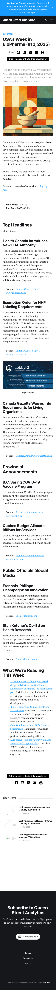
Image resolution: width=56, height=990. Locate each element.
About (28, 963)
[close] (53, 8)
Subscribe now (30, 936)
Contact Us (28, 958)
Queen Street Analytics (19, 19)
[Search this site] (46, 20)
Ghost (47, 982)
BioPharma (8, 34)
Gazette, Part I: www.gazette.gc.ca (34, 455)
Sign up (28, 953)
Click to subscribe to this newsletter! (28, 59)
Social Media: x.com (26, 615)
